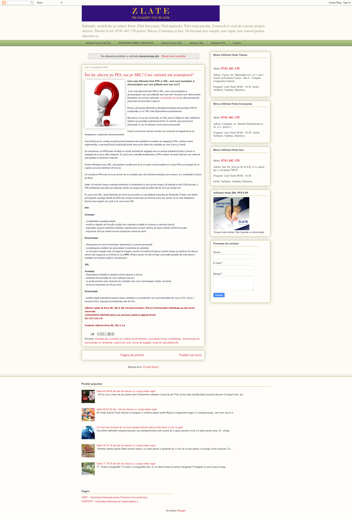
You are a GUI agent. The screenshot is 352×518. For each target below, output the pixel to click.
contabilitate (174, 338)
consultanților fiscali (169, 98)
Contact (237, 43)
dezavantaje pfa (191, 338)
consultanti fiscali (157, 338)
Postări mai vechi (190, 355)
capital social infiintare (135, 338)
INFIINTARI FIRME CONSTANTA (136, 43)
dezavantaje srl (93, 342)
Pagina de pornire (132, 355)
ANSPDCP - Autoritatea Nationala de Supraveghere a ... (111, 501)
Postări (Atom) (151, 367)
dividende (107, 342)
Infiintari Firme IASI (171, 43)
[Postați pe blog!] (102, 334)
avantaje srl (115, 338)
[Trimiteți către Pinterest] (113, 334)
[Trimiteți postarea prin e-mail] (92, 333)
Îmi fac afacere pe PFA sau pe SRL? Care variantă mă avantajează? (139, 74)
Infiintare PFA (218, 43)
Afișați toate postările (173, 56)
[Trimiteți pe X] (106, 334)
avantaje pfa (101, 338)
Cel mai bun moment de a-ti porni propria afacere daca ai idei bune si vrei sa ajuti (140, 427)
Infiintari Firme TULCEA (98, 43)
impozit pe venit (122, 342)
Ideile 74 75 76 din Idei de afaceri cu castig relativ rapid (126, 445)
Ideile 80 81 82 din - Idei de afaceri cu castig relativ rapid (127, 409)
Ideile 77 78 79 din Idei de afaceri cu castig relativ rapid (126, 463)
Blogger (181, 510)
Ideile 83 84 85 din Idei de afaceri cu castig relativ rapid (126, 391)
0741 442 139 (230, 68)
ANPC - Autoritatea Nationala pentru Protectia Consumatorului (114, 497)
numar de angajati (141, 342)
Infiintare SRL (196, 43)
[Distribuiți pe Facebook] (109, 334)
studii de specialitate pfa (165, 342)
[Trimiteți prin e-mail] (99, 334)
